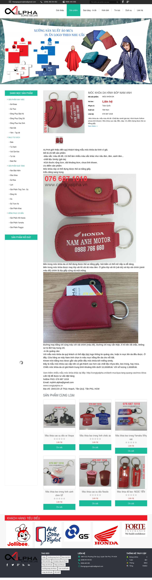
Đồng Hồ (13, 194)
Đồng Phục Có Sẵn (16, 213)
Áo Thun (13, 108)
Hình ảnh (105, 10)
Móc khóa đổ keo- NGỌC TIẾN (131, 491)
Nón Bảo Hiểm (15, 170)
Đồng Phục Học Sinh (17, 123)
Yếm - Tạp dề (15, 132)
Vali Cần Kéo (14, 151)
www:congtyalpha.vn (53, 385)
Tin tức (117, 10)
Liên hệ (140, 10)
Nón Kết (13, 127)
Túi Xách (13, 146)
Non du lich (66, 557)
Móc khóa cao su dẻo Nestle (95, 491)
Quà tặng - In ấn (89, 10)
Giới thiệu (60, 10)
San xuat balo (64, 568)
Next (150, 46)
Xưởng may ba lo (54, 557)
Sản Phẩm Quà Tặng (16, 165)
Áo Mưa (13, 180)
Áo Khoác (13, 104)
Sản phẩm (73, 10)
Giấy (44, 557)
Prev (2, 46)
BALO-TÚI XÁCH (14, 137)
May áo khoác (47, 565)
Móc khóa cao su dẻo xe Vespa (59, 435)
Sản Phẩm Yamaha (17, 222)
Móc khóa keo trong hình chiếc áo (95, 435)
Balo (11, 142)
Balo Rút (13, 161)
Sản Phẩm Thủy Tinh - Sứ (19, 189)
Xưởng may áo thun (49, 568)
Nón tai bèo (46, 561)
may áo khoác (47, 572)
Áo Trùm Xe (14, 203)
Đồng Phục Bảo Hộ (17, 113)
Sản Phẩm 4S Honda (17, 217)
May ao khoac (60, 565)
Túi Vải (12, 156)
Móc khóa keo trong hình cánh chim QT (59, 493)
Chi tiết (59, 447)
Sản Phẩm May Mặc (16, 99)
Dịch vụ (129, 10)
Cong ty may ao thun (60, 561)
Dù (11, 198)
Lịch (11, 184)
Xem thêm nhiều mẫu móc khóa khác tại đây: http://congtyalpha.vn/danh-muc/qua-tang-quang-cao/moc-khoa (94, 373)
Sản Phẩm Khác (16, 208)
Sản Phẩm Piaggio (16, 227)
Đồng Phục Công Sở (17, 118)
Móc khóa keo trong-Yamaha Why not (131, 437)
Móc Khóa (13, 175)
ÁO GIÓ (57, 572)
